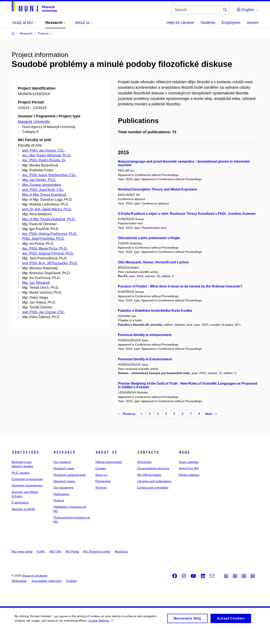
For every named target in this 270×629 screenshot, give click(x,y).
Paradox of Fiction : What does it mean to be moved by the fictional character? (180, 286)
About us (106, 452)
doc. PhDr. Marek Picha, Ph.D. (45, 248)
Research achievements (69, 475)
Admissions (25, 452)
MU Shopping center (97, 551)
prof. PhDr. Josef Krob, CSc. (43, 190)
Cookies (71, 581)
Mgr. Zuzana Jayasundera (41, 185)
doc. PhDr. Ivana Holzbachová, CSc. (49, 175)
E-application (20, 502)
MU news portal (22, 551)
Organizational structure (153, 468)
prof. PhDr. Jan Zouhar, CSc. (43, 150)
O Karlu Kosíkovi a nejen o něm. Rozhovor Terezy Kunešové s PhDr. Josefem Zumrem (186, 213)
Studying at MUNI (23, 509)
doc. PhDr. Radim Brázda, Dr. (44, 160)
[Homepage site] (34, 6)
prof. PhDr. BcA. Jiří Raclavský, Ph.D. (50, 263)
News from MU (189, 468)
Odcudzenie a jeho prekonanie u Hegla (149, 238)
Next (208, 413)
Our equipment (63, 487)
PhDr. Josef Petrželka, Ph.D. (43, 238)
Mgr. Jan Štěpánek (36, 283)
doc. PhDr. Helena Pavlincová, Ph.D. (49, 234)
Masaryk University (34, 122)
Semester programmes (27, 485)
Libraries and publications (154, 481)
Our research (62, 462)
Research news (63, 468)
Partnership (103, 481)
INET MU (55, 551)
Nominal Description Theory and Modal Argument (157, 189)
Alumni (252, 22)
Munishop (121, 551)
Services (101, 487)
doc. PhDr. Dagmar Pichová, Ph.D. (48, 253)
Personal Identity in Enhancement (145, 359)
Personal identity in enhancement (144, 335)
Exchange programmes (27, 479)
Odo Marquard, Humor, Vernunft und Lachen (153, 262)
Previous (129, 413)
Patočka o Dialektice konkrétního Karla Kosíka (155, 310)
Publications (61, 494)
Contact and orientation (152, 487)
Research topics (64, 481)
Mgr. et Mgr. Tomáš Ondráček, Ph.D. (49, 219)
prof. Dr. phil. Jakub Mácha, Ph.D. (47, 209)
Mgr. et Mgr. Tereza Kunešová (44, 194)
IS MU (41, 551)
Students (207, 22)
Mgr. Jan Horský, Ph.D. (39, 180)
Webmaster (19, 581)
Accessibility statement (46, 581)
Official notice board (108, 462)
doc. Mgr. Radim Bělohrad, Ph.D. (46, 155)
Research (64, 452)
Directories (144, 462)
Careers (100, 468)
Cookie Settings (98, 620)
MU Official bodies (149, 475)
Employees (231, 22)
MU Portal (72, 551)
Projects (58, 500)
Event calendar (189, 462)
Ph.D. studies (20, 472)
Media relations (189, 475)
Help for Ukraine (180, 22)
